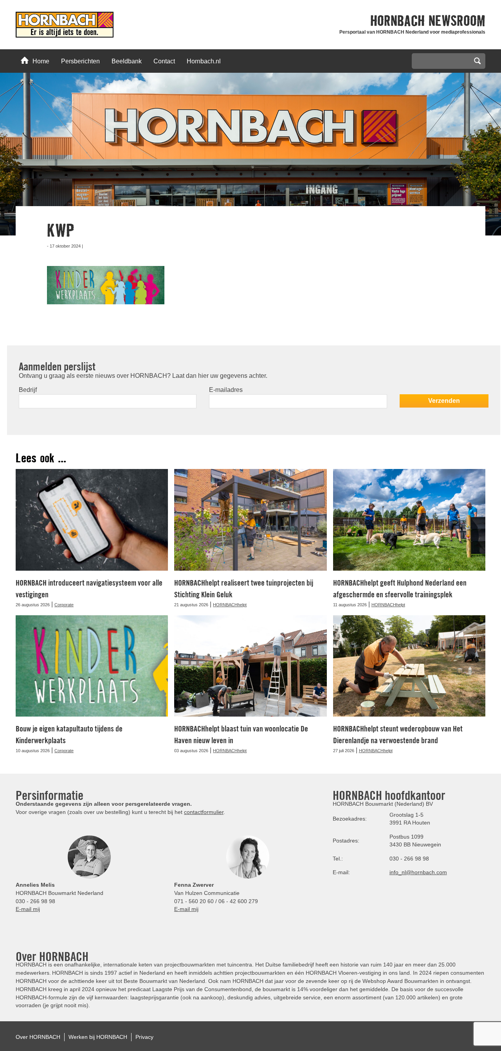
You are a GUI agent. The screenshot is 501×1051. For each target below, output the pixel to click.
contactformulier (203, 812)
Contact (164, 61)
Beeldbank (127, 61)
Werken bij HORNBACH (97, 1037)
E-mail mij (28, 909)
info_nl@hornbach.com (418, 872)
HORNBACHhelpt (230, 604)
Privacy (144, 1037)
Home (40, 61)
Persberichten (80, 61)
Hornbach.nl (204, 61)
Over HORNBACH (38, 1037)
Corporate (64, 604)
